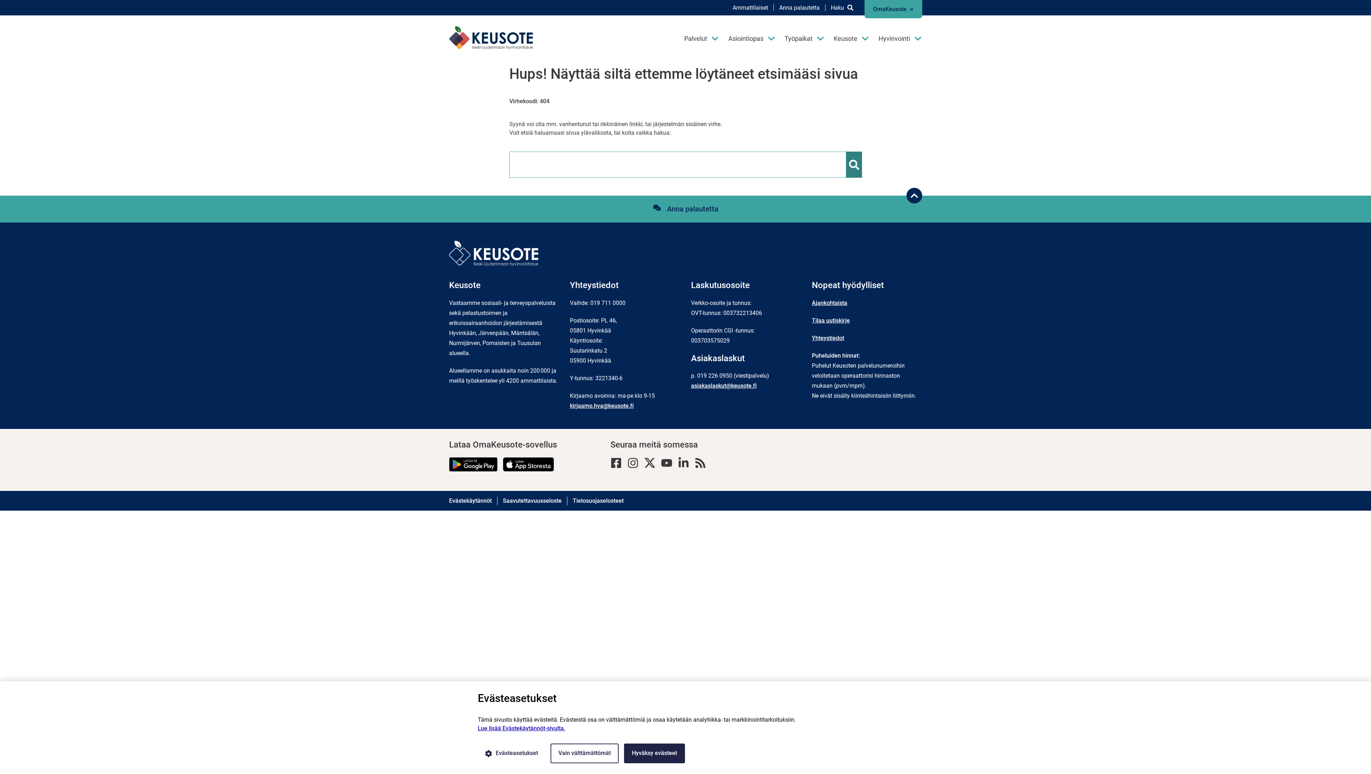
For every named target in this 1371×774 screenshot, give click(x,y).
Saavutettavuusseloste (532, 500)
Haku (837, 7)
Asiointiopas (745, 38)
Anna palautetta (799, 7)
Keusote (845, 38)
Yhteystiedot (828, 338)
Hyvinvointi (894, 38)
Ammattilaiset (750, 7)
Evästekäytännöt (470, 500)
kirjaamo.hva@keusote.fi (602, 405)
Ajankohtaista (829, 303)
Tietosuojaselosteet (598, 500)
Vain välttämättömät (584, 753)
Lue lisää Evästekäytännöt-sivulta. (521, 728)
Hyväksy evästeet (654, 753)
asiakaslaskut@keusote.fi (724, 385)
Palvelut (695, 38)
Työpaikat (799, 38)
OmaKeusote (889, 9)
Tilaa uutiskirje (831, 320)
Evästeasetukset (517, 753)
